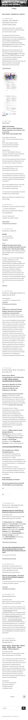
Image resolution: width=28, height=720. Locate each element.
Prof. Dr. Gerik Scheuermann (15, 620)
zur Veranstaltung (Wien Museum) (12, 446)
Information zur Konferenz (8, 588)
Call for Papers (6, 221)
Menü (14, 8)
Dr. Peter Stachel (7, 610)
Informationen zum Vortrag (9, 558)
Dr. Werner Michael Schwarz (12, 616)
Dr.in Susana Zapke (12, 53)
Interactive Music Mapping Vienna (12, 3)
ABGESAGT (6, 123)
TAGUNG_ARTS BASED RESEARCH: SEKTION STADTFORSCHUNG (10, 23)
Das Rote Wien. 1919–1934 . (16, 404)
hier (8, 199)
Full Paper (4, 285)
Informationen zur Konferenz (9, 223)
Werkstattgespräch (9, 596)
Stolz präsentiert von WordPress (10, 716)
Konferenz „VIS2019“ (9, 231)
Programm (5, 240)
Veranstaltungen (6, 68)
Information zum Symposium (9, 542)
